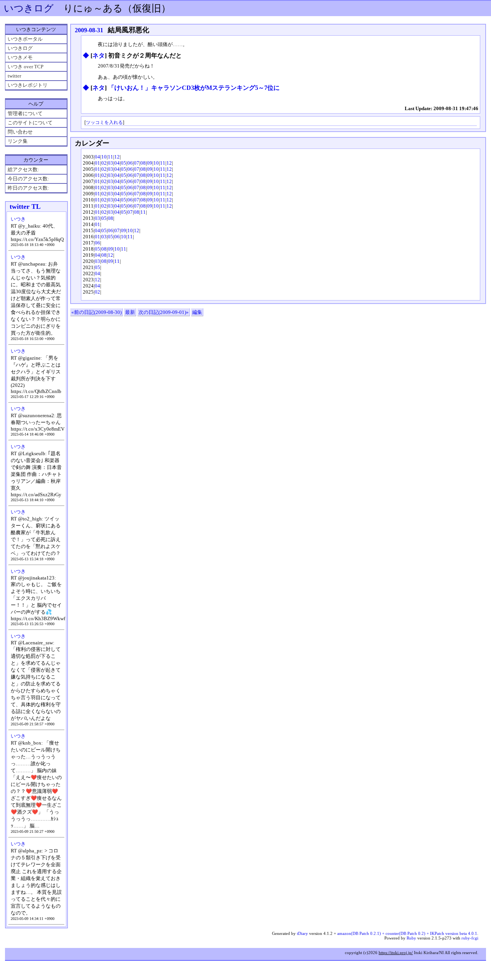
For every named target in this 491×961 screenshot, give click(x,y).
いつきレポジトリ (28, 85)
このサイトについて (30, 122)
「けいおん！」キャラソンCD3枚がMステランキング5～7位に (194, 87)
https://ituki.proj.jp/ (396, 952)
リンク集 (18, 141)
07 (136, 163)
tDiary (302, 933)
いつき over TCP (25, 66)
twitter (14, 76)
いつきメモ (20, 57)
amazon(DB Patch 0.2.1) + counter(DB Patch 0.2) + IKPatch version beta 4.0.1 (407, 933)
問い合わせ (20, 132)
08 (143, 163)
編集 (197, 312)
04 (97, 157)
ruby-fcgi (469, 938)
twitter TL (25, 206)
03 (110, 163)
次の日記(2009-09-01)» (163, 312)
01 (97, 163)
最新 (130, 312)
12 (117, 157)
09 (149, 163)
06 (130, 163)
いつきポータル (25, 39)
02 (104, 163)
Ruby (411, 938)
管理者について (25, 113)
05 (123, 163)
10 (104, 157)
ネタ (98, 55)
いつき (18, 219)
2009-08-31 (89, 30)
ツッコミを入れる (104, 122)
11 (110, 157)
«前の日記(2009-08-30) (96, 312)
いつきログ (29, 8)
